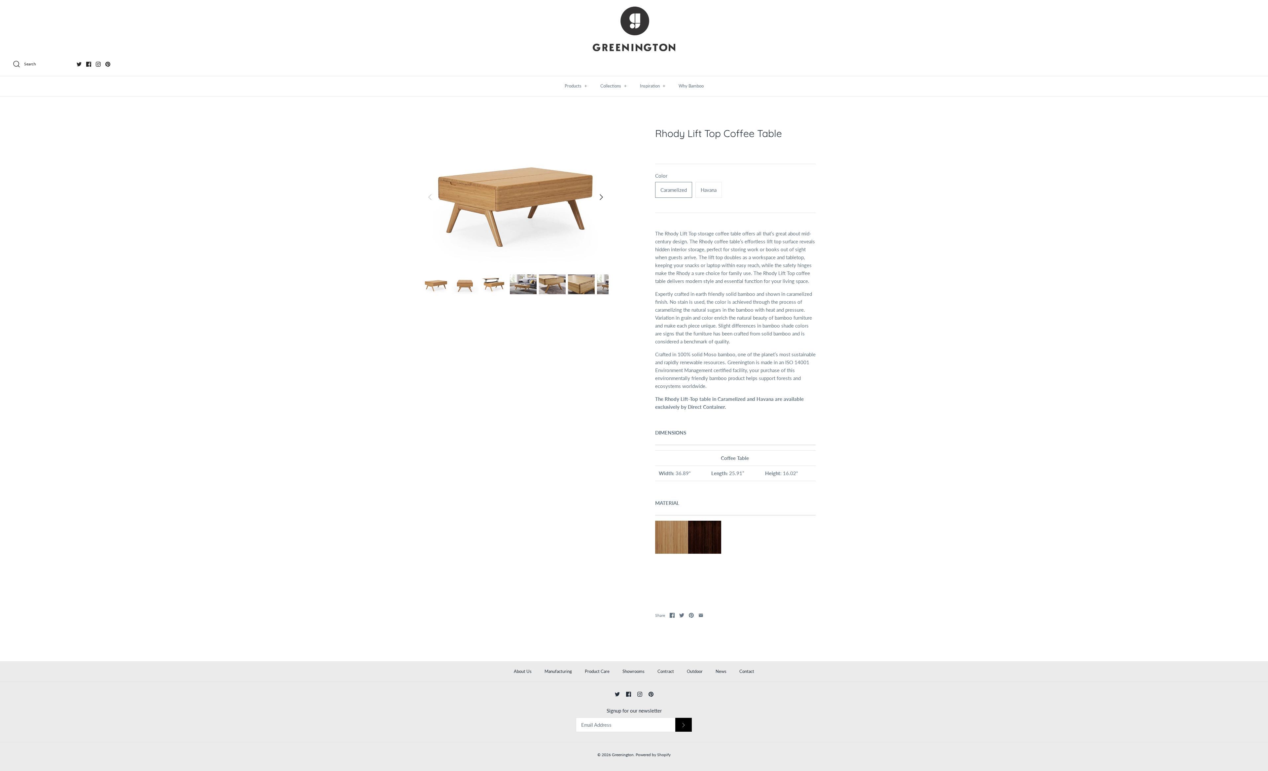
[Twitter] (79, 64)
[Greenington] (634, 29)
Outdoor (695, 671)
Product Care (597, 671)
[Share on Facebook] (672, 615)
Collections (613, 85)
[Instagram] (98, 64)
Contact (746, 671)
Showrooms (633, 671)
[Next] (601, 197)
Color (661, 176)
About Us (523, 671)
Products (576, 85)
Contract (665, 671)
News (721, 671)
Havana (709, 190)
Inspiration (652, 85)
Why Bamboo (691, 85)
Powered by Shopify (653, 754)
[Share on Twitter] (681, 615)
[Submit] (683, 725)
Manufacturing (558, 671)
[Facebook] (88, 64)
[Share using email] (700, 615)
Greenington (623, 754)
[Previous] (430, 197)
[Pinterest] (107, 64)
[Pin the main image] (691, 615)
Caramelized (673, 190)
